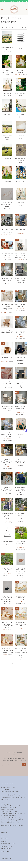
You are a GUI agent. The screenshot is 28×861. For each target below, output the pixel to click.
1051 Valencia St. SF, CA (8, 787)
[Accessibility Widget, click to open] (25, 430)
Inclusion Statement (7, 846)
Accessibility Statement (8, 843)
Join (24, 765)
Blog (2, 836)
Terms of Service (6, 848)
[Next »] (18, 664)
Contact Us (4, 838)
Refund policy (5, 851)
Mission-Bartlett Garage (14, 825)
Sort (10, 27)
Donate (3, 841)
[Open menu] (3, 9)
